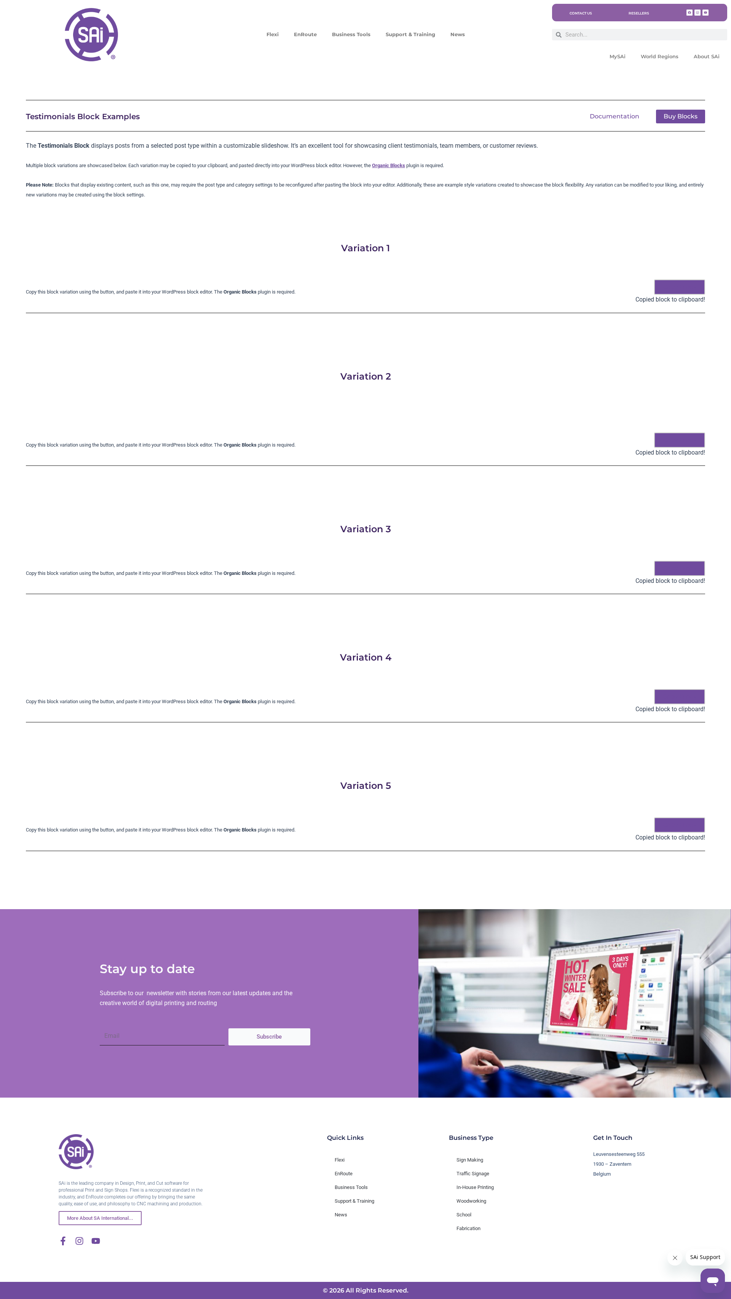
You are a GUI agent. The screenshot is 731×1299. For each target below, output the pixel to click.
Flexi (273, 34)
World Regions (659, 56)
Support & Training (410, 34)
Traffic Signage (472, 1173)
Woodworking (471, 1201)
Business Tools (351, 34)
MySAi (618, 56)
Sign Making (469, 1160)
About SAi (707, 56)
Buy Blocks (680, 116)
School (463, 1215)
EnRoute (305, 34)
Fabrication (468, 1228)
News (457, 34)
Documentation (614, 116)
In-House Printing (475, 1187)
